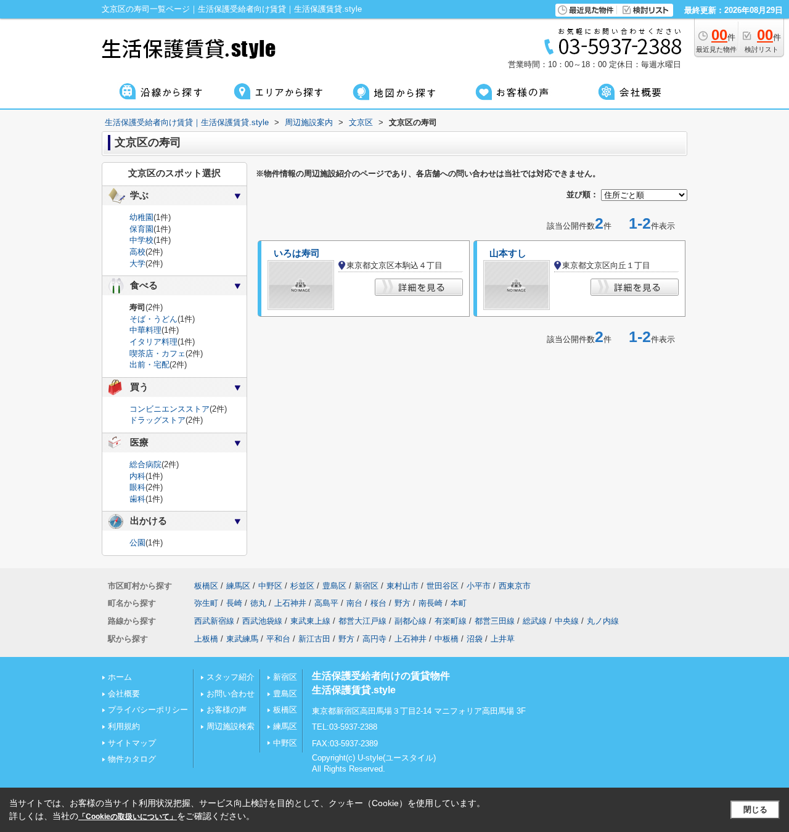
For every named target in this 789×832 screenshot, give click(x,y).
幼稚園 (141, 217)
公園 (137, 542)
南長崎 (431, 603)
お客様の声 (226, 709)
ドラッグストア (157, 420)
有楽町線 (451, 621)
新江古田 (314, 638)
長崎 (234, 603)
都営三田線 (495, 621)
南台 (354, 603)
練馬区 (238, 585)
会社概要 (124, 693)
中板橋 (447, 638)
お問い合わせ (230, 693)
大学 (137, 263)
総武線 (535, 621)
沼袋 (475, 638)
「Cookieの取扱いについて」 (127, 816)
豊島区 (334, 585)
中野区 (270, 585)
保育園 (141, 229)
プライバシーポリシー (148, 709)
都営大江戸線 (362, 621)
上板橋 (206, 638)
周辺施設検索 (230, 726)
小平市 (479, 585)
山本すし (507, 253)
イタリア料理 (153, 341)
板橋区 (206, 585)
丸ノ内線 (603, 621)
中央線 (567, 621)
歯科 (137, 499)
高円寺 (374, 638)
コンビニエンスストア (169, 409)
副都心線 (410, 621)
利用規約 (124, 726)
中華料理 (145, 330)
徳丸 (258, 603)
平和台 (278, 638)
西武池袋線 (262, 621)
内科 (137, 476)
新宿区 (366, 585)
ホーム (120, 677)
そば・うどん (153, 319)
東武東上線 (310, 621)
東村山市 (402, 585)
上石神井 (290, 603)
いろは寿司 (297, 253)
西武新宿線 (214, 621)
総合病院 (145, 464)
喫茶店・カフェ (157, 353)
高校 (137, 251)
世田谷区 (443, 585)
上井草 (503, 638)
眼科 (137, 487)
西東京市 (515, 585)
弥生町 (206, 603)
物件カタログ (132, 759)
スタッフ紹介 (230, 677)
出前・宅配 (149, 364)
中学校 (141, 240)
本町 (459, 603)
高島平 (326, 603)
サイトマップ (132, 743)
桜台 (378, 603)
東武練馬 (242, 638)
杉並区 (302, 585)
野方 (402, 603)
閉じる (755, 809)
